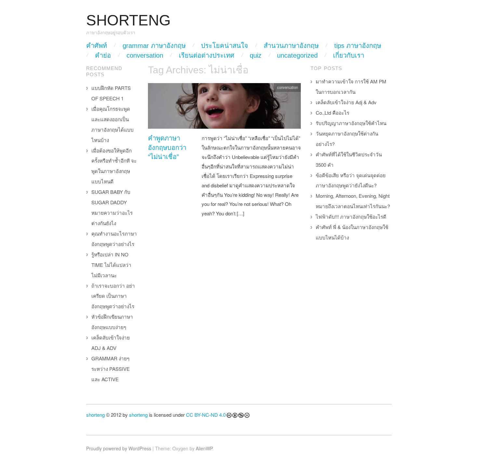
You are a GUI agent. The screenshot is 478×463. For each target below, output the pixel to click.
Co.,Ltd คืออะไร (332, 112)
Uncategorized (297, 55)
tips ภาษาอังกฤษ (357, 45)
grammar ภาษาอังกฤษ (154, 45)
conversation (144, 55)
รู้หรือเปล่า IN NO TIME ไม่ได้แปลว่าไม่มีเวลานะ (111, 265)
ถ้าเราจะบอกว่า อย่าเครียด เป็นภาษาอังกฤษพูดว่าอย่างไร (113, 296)
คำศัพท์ (96, 45)
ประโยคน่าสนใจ (224, 45)
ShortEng (128, 20)
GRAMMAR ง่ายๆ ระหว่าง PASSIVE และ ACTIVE (110, 369)
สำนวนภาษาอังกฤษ (291, 45)
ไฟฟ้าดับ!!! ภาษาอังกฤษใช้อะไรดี (351, 216)
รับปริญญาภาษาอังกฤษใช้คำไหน (351, 123)
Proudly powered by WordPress (118, 448)
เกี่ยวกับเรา (348, 55)
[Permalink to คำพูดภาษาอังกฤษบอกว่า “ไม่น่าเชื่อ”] (224, 107)
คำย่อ (103, 55)
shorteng (95, 414)
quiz (255, 55)
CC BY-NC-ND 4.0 (206, 414)
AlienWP (204, 448)
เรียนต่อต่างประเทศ (206, 55)
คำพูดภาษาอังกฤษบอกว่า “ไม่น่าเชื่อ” (167, 147)
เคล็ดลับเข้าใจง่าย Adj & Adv (346, 102)
